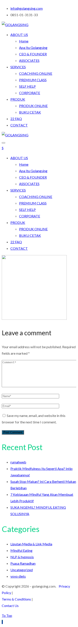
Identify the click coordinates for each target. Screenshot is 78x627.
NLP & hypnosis (22, 557)
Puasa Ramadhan (23, 563)
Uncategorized (21, 570)
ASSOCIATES (29, 60)
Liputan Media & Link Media (31, 544)
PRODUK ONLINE (33, 106)
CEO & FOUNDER (33, 54)
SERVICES (18, 67)
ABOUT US (19, 35)
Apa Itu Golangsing (33, 47)
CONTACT (19, 125)
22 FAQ (16, 119)
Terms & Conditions (16, 599)
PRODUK (17, 99)
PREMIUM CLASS (33, 80)
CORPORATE (29, 93)
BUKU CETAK (30, 112)
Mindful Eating (21, 550)
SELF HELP (27, 86)
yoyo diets (18, 576)
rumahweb (18, 462)
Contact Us (10, 606)
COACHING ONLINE (35, 73)
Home (23, 41)
